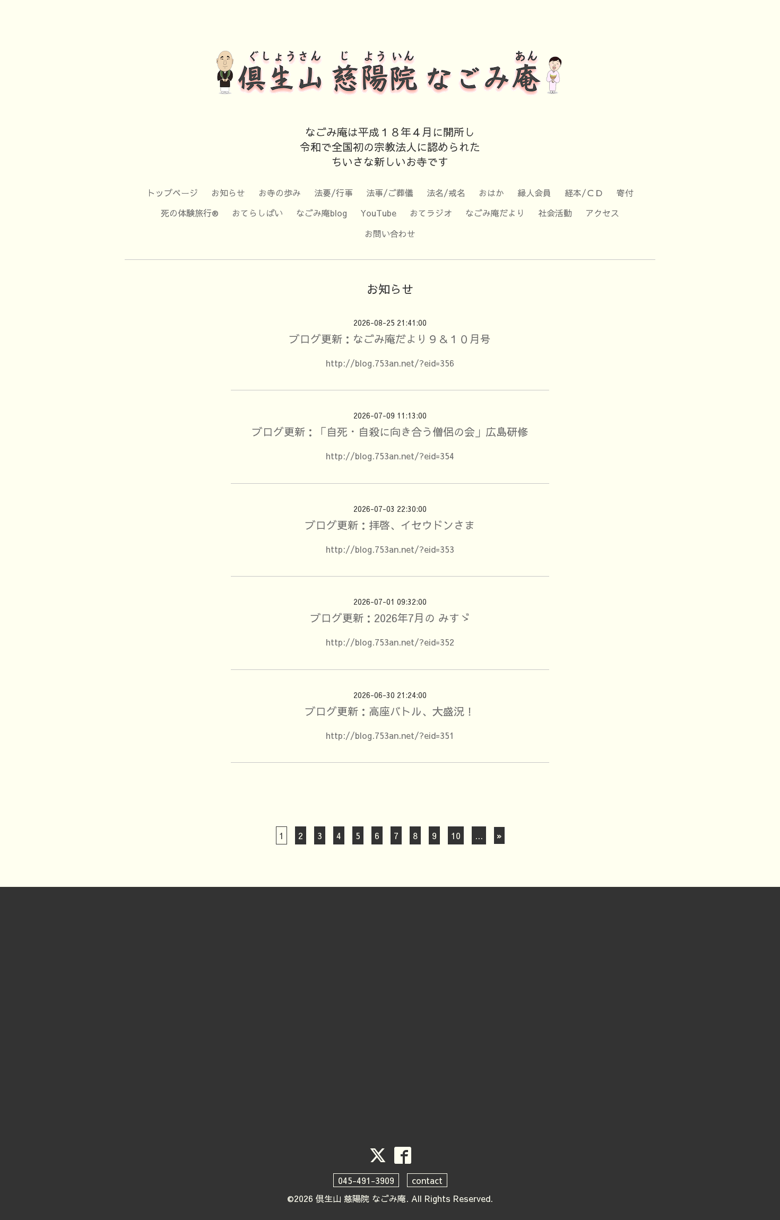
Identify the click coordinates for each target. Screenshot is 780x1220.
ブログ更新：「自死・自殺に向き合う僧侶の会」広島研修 (390, 431)
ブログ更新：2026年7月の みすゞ (390, 618)
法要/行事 (333, 192)
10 (456, 835)
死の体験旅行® (190, 213)
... (479, 835)
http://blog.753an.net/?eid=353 (390, 549)
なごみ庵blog (321, 213)
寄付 (625, 192)
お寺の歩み (279, 192)
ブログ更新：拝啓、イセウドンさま (390, 525)
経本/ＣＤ (584, 192)
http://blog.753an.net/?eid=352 (390, 642)
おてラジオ (431, 213)
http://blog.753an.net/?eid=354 (390, 455)
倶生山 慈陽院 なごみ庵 (361, 1198)
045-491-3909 (366, 1180)
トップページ (172, 192)
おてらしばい (257, 213)
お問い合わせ (390, 233)
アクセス (602, 213)
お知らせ (228, 192)
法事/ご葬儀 (389, 192)
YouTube (378, 213)
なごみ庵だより (495, 213)
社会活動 (555, 213)
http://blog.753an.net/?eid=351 (390, 735)
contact (427, 1180)
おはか (491, 192)
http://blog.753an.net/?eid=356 (390, 363)
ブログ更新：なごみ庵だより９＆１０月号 (390, 339)
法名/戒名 (446, 192)
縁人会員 (534, 192)
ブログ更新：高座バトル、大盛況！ (390, 711)
